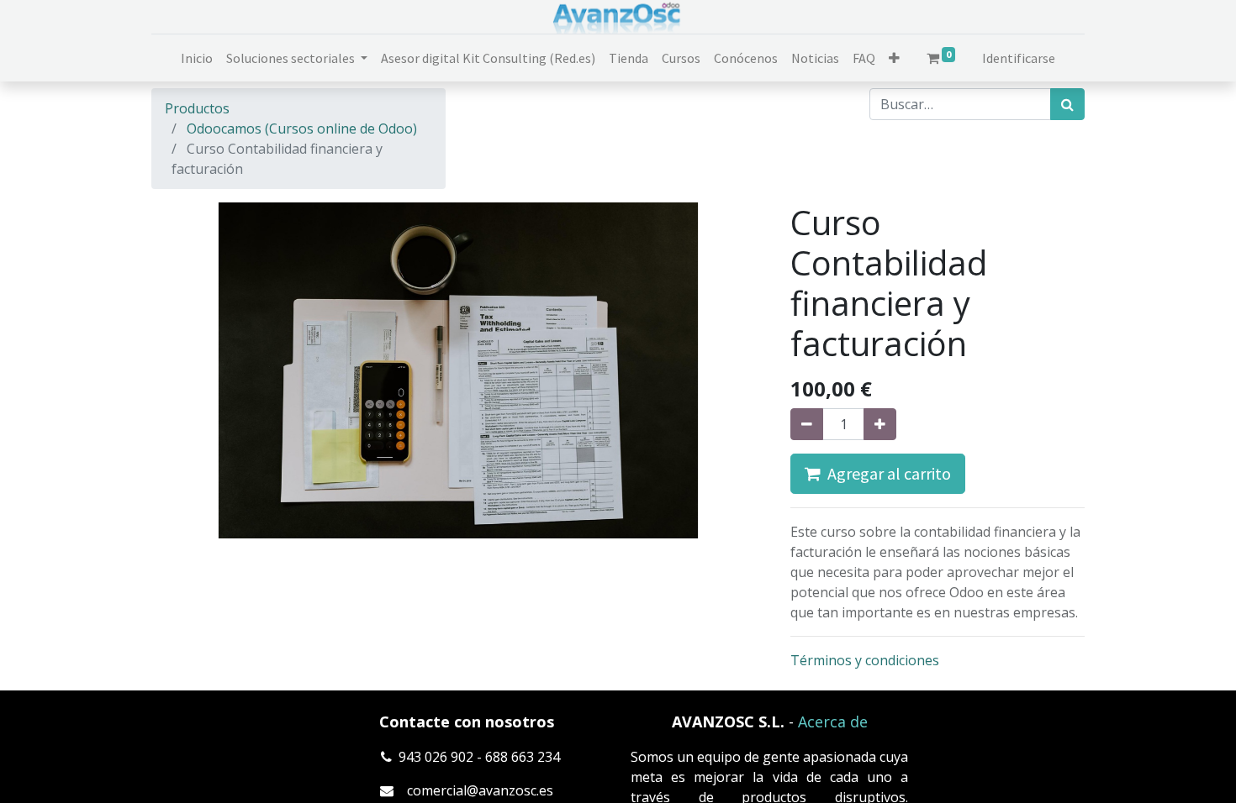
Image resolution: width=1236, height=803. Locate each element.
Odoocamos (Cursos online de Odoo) (302, 128)
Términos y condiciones (864, 660)
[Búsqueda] (1067, 104)
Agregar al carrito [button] (886, 473)
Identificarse (1018, 58)
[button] (894, 58)
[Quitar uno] (806, 424)
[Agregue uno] (880, 424)
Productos (197, 108)
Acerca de (833, 721)
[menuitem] (196, 58)
